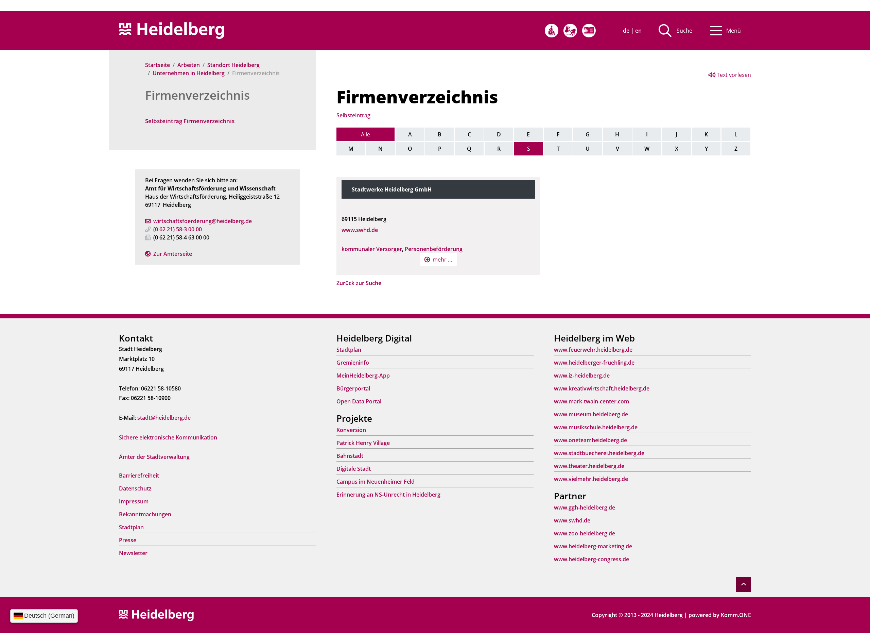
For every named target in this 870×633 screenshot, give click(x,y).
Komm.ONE (736, 615)
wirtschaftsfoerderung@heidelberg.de (202, 221)
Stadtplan (131, 527)
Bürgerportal (353, 388)
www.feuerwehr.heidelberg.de (593, 349)
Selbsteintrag (353, 115)
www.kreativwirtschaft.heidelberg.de (601, 388)
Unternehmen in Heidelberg (189, 73)
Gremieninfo (352, 362)
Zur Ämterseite (172, 253)
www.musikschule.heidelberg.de (596, 427)
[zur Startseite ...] (156, 614)
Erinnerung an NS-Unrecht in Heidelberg (388, 494)
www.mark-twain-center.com (591, 401)
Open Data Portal (358, 401)
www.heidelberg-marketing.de (593, 546)
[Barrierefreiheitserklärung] (551, 30)
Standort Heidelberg (233, 65)
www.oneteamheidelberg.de (590, 440)
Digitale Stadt (353, 468)
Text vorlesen (733, 75)
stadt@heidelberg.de (164, 417)
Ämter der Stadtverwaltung (154, 457)
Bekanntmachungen (145, 514)
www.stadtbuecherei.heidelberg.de (599, 453)
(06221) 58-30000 (177, 229)
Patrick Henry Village (363, 443)
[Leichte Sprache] (589, 30)
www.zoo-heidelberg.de (584, 533)
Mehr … (442, 259)
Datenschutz (135, 488)
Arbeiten (188, 65)
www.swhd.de (360, 230)
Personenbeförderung (434, 249)
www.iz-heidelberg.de (582, 375)
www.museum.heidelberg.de (591, 414)
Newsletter (133, 553)
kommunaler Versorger (372, 249)
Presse (127, 540)
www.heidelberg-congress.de (591, 559)
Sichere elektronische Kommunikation (168, 437)
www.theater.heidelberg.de (589, 466)
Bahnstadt (349, 456)
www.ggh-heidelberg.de (584, 507)
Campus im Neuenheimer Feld (375, 481)
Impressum (134, 501)
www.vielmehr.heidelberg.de (591, 479)
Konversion (351, 430)
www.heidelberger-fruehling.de (594, 362)
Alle (365, 134)
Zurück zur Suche (358, 283)
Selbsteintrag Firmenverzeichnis (189, 121)
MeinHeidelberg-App (363, 375)
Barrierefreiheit (139, 475)
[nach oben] (743, 584)
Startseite (157, 65)
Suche (684, 30)
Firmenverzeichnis (197, 95)
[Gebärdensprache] (570, 30)
